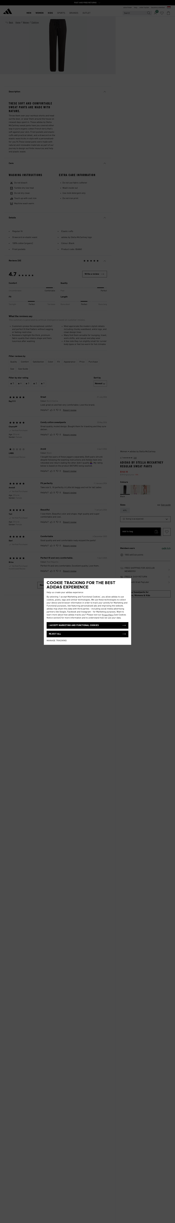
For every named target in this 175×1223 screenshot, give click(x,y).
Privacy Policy (107, 615)
